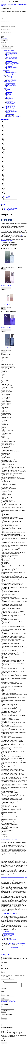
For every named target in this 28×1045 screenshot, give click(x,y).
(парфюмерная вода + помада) (9, 592)
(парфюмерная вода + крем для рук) (11, 548)
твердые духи (5, 480)
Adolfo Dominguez (6, 411)
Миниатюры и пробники (12, 63)
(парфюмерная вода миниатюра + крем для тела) (14, 632)
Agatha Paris (5, 429)
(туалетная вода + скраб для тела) (10, 527)
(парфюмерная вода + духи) (9, 570)
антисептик (5, 562)
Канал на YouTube (10, 108)
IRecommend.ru (10, 90)
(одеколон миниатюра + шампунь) (10, 591)
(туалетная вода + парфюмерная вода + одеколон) (14, 598)
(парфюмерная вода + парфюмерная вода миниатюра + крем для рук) (11, 585)
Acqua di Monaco (6, 397)
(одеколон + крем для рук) (8, 714)
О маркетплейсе (7, 107)
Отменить (3, 1011)
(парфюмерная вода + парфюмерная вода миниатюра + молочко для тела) (11, 606)
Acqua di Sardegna (6, 403)
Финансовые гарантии (11, 111)
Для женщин (6, 196)
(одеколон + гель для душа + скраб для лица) (13, 691)
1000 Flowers (5, 371)
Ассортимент (9, 71)
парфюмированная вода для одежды (11, 451)
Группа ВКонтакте (10, 110)
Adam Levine (5, 407)
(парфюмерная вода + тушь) (9, 597)
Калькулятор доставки (11, 85)
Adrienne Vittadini (6, 414)
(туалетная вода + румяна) (8, 594)
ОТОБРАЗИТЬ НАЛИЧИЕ (6, 267)
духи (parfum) (5, 447)
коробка (4, 566)
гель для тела (5, 454)
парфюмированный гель (8, 493)
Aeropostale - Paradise (6, 304)
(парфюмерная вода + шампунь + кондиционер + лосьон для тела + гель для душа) (13, 681)
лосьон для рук (6, 485)
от (1, 361)
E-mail (2, 981)
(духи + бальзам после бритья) (9, 693)
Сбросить (3, 204)
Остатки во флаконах (11, 62)
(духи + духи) (5, 560)
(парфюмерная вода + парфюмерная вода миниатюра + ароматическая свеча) (11, 800)
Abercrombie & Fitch (7, 385)
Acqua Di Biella (6, 394)
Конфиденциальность (8, 933)
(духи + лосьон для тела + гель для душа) (12, 778)
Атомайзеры (9, 61)
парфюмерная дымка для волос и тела (11, 525)
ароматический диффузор (8, 501)
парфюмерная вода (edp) (8, 444)
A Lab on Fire (5, 384)
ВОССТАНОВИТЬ (5, 1010)
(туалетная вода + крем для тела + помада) (12, 756)
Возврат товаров (7, 936)
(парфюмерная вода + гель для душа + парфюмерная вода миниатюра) (11, 712)
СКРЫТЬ (3, 268)
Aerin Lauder (5, 419)
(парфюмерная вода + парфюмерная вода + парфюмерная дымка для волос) (12, 811)
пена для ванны (6, 453)
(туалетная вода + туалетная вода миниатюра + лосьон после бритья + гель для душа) (13, 796)
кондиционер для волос (8, 464)
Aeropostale (5, 420)
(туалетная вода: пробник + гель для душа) (12, 507)
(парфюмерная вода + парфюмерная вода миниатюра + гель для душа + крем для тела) (11, 575)
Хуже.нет (8, 97)
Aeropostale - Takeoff (5, 348)
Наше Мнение (9, 98)
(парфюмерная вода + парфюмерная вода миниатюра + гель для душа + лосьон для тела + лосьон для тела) (12, 770)
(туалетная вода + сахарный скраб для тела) (13, 467)
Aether (3, 423)
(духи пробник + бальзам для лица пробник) (13, 660)
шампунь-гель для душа (8, 466)
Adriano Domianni (6, 413)
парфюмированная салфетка (9, 463)
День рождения (10, 103)
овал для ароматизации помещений (11, 534)
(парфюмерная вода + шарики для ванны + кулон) (14, 470)
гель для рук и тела (7, 497)
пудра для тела (5, 495)
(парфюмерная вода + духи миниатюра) (12, 809)
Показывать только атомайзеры (10, 827)
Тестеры (8, 59)
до (1, 363)
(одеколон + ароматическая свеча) (10, 792)
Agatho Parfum (5, 431)
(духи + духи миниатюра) (8, 785)
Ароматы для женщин (11, 52)
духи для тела (5, 514)
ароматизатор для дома (7, 450)
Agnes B (4, 434)
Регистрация (4, 38)
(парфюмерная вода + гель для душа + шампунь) (14, 794)
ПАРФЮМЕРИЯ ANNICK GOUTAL (7, 857)
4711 (3, 381)
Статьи (8, 112)
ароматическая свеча (7, 448)
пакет (3, 531)
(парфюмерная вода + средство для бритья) (12, 808)
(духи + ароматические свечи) (9, 704)
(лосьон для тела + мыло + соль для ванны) (12, 521)
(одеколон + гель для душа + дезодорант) (12, 567)
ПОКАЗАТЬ (3, 834)
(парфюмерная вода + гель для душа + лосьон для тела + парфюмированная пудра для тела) (13, 706)
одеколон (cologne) (6, 446)
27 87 (3, 378)
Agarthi (4, 427)
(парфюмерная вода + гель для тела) (11, 674)
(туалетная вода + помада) (8, 600)
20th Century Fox (6, 375)
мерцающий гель (6, 487)
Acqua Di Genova (6, 396)
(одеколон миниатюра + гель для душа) (11, 628)
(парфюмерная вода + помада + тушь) (11, 615)
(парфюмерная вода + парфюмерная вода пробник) (14, 577)
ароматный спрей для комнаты (9, 484)
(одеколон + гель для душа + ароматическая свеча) (14, 529)
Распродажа (9, 54)
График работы (10, 114)
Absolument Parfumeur (7, 387)
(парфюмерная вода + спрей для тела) (11, 643)
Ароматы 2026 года (11, 76)
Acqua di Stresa (5, 404)
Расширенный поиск (5, 48)
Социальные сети (10, 102)
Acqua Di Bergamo (6, 393)
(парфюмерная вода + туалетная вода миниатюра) (14, 633)
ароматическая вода (7, 508)
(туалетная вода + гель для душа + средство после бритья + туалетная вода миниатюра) (14, 612)
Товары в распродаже (7, 830)
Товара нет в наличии (6, 288)
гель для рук (5, 498)
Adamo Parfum (5, 408)
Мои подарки (9, 101)
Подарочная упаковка (11, 67)
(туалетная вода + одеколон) (9, 650)
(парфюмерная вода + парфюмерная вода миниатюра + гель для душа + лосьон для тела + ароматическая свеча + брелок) (12, 742)
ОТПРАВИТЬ (4, 988)
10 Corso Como (6, 368)
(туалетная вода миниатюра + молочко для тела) (14, 552)
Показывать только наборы (9, 822)
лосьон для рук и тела (7, 500)
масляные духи (6, 481)
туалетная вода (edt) (7, 443)
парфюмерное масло (7, 482)
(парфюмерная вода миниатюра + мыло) (12, 798)
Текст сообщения (5, 986)
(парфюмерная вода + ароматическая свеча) (13, 702)
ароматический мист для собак (9, 802)
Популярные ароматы (11, 57)
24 (2, 377)
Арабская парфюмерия (11, 58)
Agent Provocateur (6, 433)
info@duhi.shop (14, 947)
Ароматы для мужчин (11, 53)
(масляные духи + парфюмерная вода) (11, 639)
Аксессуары (9, 66)
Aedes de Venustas (6, 417)
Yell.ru (7, 95)
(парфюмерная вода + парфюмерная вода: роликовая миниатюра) (12, 459)
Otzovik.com (9, 92)
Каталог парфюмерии (8, 50)
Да (1, 45)
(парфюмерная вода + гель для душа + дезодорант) (14, 722)
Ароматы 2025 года (11, 77)
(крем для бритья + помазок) (9, 708)
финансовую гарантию (6, 230)
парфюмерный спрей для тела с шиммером (12, 646)
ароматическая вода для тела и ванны (11, 528)
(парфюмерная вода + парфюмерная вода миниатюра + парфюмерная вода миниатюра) (12, 582)
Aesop (3, 421)
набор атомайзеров (7, 718)
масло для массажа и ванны (9, 503)
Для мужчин (6, 197)
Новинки (5, 75)
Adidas (3, 410)
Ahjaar (3, 437)
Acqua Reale (5, 406)
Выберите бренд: (5, 119)
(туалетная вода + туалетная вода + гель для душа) (14, 538)
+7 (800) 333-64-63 (11, 4)
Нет (4, 45)
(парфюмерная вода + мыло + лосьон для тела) (13, 532)
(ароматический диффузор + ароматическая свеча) (14, 780)
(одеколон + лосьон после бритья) (10, 555)
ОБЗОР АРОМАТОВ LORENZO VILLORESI (9, 913)
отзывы (2, 228)
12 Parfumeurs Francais (7, 373)
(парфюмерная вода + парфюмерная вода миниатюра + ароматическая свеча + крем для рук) (13, 637)
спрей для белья (6, 721)
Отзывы (5, 88)
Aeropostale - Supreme (6, 327)
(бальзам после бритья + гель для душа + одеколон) (14, 565)
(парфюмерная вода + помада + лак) (11, 619)
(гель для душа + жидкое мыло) (10, 549)
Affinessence (5, 424)
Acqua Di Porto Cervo (7, 400)
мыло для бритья (6, 563)
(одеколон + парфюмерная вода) (10, 749)
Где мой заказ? (9, 86)
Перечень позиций (18, 267)
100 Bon (4, 370)
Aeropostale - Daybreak (6, 285)
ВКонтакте (9, 93)
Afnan (3, 426)
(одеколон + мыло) (6, 550)
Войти (2, 37)
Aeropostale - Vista (5, 264)
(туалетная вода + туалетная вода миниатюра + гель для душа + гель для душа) (13, 652)
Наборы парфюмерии (11, 64)
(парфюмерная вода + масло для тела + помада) (13, 614)
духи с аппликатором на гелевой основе (12, 504)
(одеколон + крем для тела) (8, 609)
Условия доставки (10, 84)
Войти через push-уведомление (8, 1001)
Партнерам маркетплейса (9, 939)
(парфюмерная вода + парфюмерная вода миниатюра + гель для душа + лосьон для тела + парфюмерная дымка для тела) (12, 774)
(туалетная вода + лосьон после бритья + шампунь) (14, 784)
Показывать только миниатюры (10, 824)
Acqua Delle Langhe (7, 391)
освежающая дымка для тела (9, 488)
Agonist (4, 436)
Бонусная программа (11, 106)
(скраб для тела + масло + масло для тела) (12, 515)
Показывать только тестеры (9, 819)
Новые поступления (11, 55)
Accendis (4, 388)
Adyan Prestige (5, 416)
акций (22, 235)
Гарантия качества (7, 935)
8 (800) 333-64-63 (12, 944)
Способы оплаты (10, 83)
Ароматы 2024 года (11, 79)
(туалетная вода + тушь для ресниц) (11, 654)
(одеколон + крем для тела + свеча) (10, 658)
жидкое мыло (5, 642)
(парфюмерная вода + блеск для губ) (11, 635)
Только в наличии (6, 833)
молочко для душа (6, 556)
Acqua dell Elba (6, 390)
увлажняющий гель (7, 512)
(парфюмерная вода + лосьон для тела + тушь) (13, 468)
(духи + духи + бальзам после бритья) (11, 608)
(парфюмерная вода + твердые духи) (11, 517)
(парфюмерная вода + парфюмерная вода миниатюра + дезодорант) (11, 727)
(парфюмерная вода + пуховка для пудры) (12, 604)
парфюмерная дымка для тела (9, 461)
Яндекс (8, 89)
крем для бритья (6, 456)
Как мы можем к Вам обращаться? (9, 978)
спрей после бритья (7, 491)
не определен (4, 40)
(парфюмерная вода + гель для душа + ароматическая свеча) (11, 523)
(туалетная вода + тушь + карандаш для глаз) (13, 626)
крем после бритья (6, 494)
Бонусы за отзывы (10, 105)
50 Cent (4, 383)
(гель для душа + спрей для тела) (10, 767)
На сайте (8, 94)
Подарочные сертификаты (12, 68)
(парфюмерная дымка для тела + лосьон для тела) (14, 644)
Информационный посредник (13, 116)
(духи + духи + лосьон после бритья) (11, 661)
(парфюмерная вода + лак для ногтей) (11, 709)
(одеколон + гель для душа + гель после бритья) (14, 471)
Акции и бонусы (7, 99)
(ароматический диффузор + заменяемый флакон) (14, 777)
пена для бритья (6, 457)
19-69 (3, 374)
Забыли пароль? (4, 1000)
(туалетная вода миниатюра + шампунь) (12, 590)
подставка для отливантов (8, 569)
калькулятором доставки (7, 240)
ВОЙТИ (2, 998)
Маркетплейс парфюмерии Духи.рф (16, 943)
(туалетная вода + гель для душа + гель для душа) (14, 595)
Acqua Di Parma (6, 398)
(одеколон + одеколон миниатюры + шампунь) (13, 478)
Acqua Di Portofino (6, 401)
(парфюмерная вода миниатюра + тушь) (12, 760)
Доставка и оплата (7, 81)
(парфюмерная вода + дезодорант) (10, 505)
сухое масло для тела (7, 490)
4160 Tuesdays (5, 380)
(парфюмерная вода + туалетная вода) (11, 553)
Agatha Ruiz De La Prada (8, 430)
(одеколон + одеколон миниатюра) (10, 719)
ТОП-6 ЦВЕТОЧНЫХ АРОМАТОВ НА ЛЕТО (9, 839)
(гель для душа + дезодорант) (9, 806)
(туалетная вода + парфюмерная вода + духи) (13, 640)
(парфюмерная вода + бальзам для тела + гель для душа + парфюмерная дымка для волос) (13, 476)
